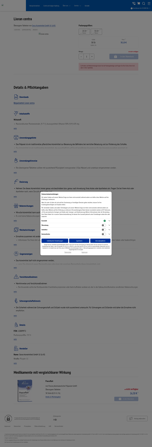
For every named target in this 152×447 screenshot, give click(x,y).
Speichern (79, 241)
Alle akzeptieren (100, 241)
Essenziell (44, 221)
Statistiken (44, 230)
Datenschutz (68, 252)
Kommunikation (46, 234)
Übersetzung (45, 225)
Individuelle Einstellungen (55, 241)
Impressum (84, 252)
